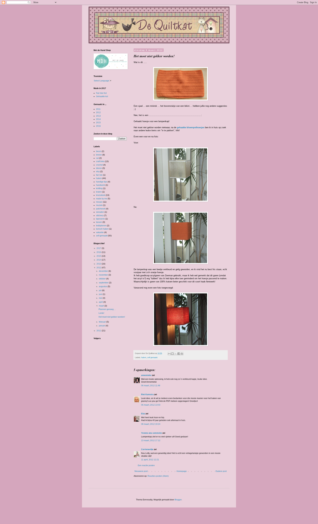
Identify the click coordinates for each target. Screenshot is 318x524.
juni (101, 294)
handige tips (101, 182)
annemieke (146, 375)
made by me (101, 198)
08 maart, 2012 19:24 (150, 424)
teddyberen (101, 225)
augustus (103, 286)
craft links (100, 161)
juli (100, 290)
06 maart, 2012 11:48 (150, 385)
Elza (143, 414)
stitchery (100, 215)
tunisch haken (102, 229)
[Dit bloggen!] (172, 353)
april (101, 302)
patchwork (100, 209)
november (103, 275)
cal (97, 158)
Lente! (101, 313)
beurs (98, 151)
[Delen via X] (175, 353)
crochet (99, 165)
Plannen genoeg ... (107, 309)
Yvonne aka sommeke (151, 433)
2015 (98, 122)
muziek (99, 205)
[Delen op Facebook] (178, 353)
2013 (98, 116)
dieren (99, 168)
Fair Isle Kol (101, 93)
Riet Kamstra (147, 394)
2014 (98, 119)
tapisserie (100, 219)
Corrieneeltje (147, 449)
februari (102, 322)
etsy (98, 171)
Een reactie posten (146, 465)
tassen (99, 222)
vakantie (100, 232)
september (104, 283)
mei (101, 298)
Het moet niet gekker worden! (112, 317)
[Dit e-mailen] (169, 353)
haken (143, 357)
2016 (98, 126)
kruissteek (100, 195)
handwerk (100, 185)
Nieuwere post (141, 471)
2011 (98, 109)
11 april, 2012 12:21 (150, 460)
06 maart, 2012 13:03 (150, 405)
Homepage (182, 471)
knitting (99, 188)
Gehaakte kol (102, 96)
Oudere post (221, 471)
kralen (99, 192)
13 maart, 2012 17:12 (150, 440)
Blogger (178, 500)
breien (99, 155)
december (103, 271)
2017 (99, 248)
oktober (102, 279)
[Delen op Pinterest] (182, 353)
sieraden (100, 212)
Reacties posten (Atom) (158, 476)
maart (102, 306)
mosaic (99, 202)
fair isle (99, 175)
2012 (98, 112)
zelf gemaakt (152, 357)
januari (102, 326)
